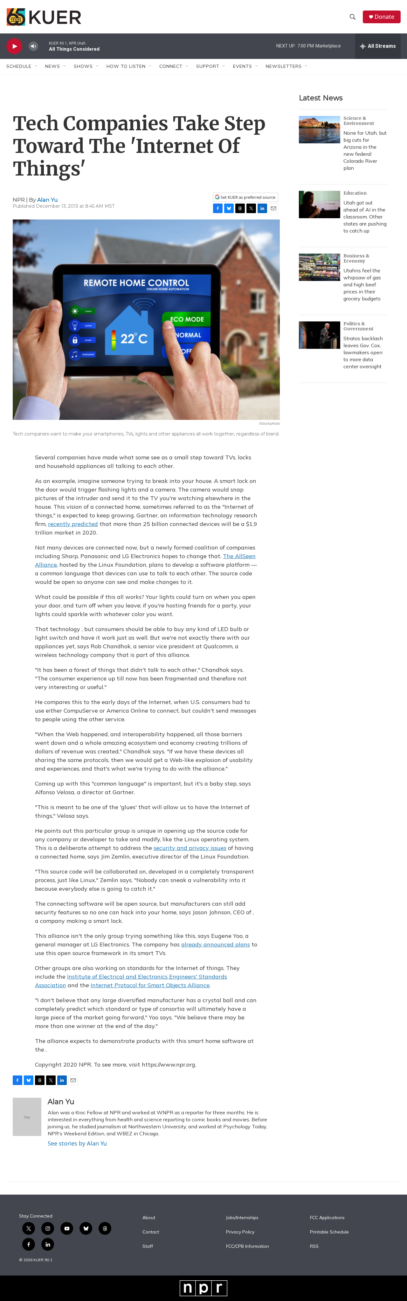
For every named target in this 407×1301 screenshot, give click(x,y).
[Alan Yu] (27, 1117)
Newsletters (284, 66)
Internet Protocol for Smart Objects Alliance (150, 985)
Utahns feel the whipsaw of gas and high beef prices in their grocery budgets (362, 284)
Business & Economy (356, 258)
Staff (147, 1246)
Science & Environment (358, 120)
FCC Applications (327, 1217)
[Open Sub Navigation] (36, 66)
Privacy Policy (240, 1232)
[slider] (44, 46)
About (148, 1217)
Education (355, 193)
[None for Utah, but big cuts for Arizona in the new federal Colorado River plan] (319, 129)
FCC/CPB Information (247, 1246)
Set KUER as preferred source (247, 197)
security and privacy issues (190, 848)
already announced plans (215, 944)
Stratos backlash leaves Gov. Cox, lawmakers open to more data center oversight (363, 352)
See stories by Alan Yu (77, 1143)
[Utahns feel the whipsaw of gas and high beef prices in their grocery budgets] (319, 267)
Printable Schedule (329, 1232)
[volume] (33, 46)
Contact (150, 1232)
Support (207, 66)
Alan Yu (47, 200)
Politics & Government (358, 326)
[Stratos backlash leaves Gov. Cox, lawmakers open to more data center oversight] (319, 335)
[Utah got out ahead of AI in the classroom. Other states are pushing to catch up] (319, 204)
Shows (83, 66)
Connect (171, 66)
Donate (384, 16)
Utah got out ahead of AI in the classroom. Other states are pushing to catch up (365, 216)
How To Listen (126, 66)
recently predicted (73, 524)
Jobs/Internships (242, 1217)
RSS (314, 1246)
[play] (14, 46)
